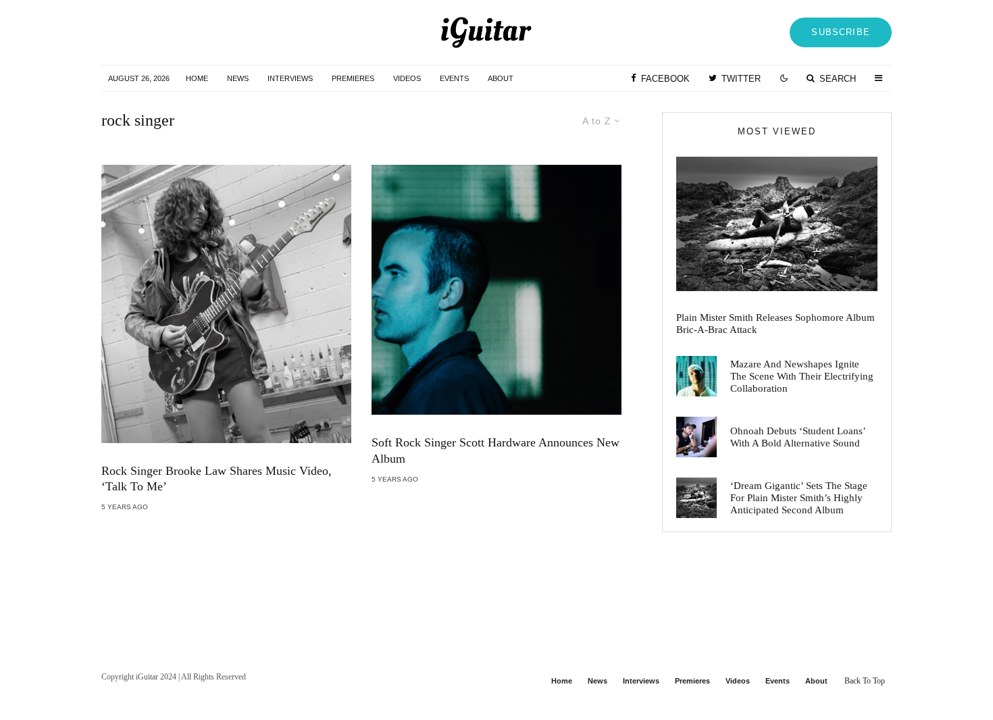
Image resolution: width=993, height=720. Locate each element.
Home (197, 78)
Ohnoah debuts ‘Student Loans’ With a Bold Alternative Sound (797, 437)
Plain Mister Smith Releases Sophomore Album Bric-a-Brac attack (775, 323)
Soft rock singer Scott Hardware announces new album (495, 450)
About (500, 78)
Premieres (353, 78)
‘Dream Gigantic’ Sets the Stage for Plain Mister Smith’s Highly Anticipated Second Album (798, 497)
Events (454, 78)
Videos (407, 78)
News (238, 78)
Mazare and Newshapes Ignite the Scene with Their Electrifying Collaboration (801, 376)
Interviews (290, 78)
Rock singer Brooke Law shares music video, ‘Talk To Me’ (216, 479)
